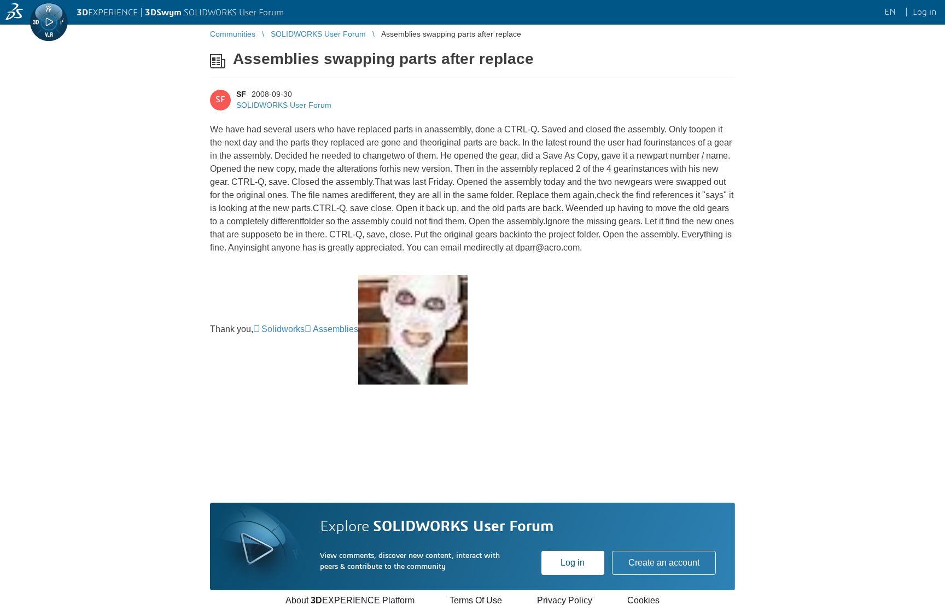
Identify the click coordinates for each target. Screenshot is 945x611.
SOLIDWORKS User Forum (283, 105)
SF (241, 94)
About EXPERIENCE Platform (350, 600)
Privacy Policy (564, 600)
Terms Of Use (476, 600)
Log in (573, 562)
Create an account (663, 562)
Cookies (643, 600)
